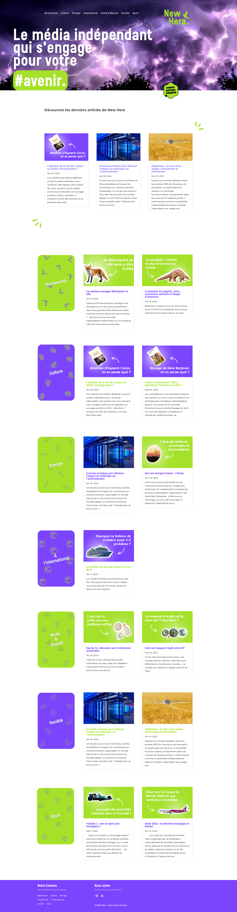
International (90, 13)
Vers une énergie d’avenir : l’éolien (164, 473)
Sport (135, 13)
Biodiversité (51, 13)
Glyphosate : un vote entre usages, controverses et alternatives (166, 169)
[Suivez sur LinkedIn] (102, 896)
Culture (65, 13)
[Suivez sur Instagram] (96, 896)
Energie (76, 13)
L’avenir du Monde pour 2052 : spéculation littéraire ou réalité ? (164, 384)
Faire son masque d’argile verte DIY (165, 648)
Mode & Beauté (109, 13)
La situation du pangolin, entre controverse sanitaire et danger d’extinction (162, 294)
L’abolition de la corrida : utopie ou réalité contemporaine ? (65, 167)
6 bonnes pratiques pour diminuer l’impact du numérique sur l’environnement (118, 169)
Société (125, 13)
